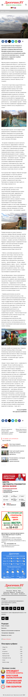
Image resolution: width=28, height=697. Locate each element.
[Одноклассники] (22, 608)
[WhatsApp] (16, 41)
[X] (9, 41)
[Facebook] (6, 41)
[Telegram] (12, 41)
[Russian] (15, 7)
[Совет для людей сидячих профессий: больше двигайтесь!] (5, 452)
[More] (22, 41)
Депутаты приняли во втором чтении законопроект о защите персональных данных (7, 432)
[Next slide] (24, 574)
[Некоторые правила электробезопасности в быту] (5, 445)
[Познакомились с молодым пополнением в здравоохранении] (5, 459)
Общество (3, 32)
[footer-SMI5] (14, 687)
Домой (2, 11)
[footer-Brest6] (14, 677)
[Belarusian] (11, 7)
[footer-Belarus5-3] (14, 671)
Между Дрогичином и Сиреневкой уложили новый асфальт (21, 431)
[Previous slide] (4, 574)
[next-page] (5, 465)
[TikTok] (10, 608)
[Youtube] (18, 608)
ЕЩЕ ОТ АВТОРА (6, 440)
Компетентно (4, 447)
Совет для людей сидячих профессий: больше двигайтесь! (16, 452)
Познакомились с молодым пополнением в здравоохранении (17, 459)
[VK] (2, 41)
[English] (13, 7)
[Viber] (19, 41)
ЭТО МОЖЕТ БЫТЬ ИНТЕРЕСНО (10, 438)
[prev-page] (2, 465)
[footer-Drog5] (14, 682)
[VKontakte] (14, 608)
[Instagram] (6, 608)
